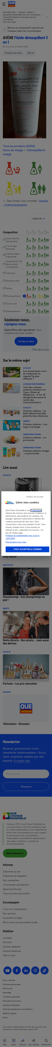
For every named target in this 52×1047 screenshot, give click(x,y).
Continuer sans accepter (34, 496)
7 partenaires (36, 510)
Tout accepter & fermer (27, 549)
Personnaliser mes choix (16, 542)
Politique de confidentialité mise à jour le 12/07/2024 (22, 537)
